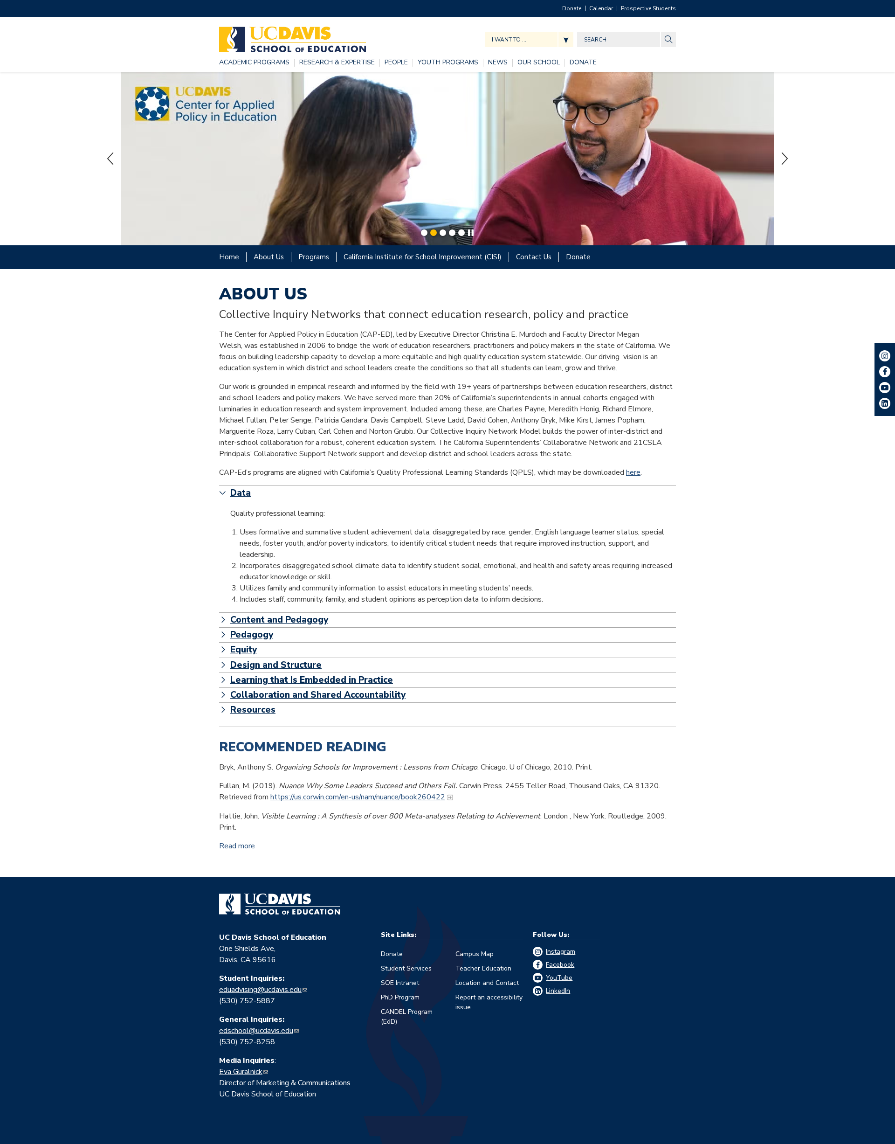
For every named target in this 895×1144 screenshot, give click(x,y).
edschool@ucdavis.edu (256, 1031)
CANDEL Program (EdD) (407, 1016)
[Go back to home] (279, 904)
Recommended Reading (302, 747)
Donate (571, 8)
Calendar (601, 8)
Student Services (406, 968)
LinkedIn (558, 990)
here (633, 472)
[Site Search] (668, 39)
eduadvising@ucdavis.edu (260, 990)
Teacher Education (483, 968)
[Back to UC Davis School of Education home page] (292, 37)
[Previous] (111, 158)
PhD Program (400, 997)
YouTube (559, 977)
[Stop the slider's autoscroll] (471, 232)
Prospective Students (648, 8)
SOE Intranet (400, 982)
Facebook (560, 964)
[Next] (784, 158)
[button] (447, 493)
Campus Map (474, 954)
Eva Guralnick (240, 1072)
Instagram (560, 951)
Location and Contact (487, 982)
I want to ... (509, 39)
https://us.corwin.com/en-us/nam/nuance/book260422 (357, 797)
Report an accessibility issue (489, 1002)
